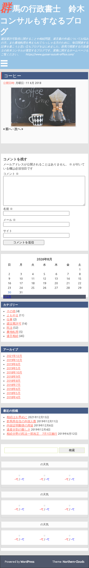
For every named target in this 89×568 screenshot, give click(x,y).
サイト (7, 230)
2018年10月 (14, 372)
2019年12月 (14, 360)
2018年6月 (14, 388)
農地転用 (12, 331)
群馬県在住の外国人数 (21, 421)
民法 (10, 327)
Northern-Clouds (73, 561)
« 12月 (7, 296)
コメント (11, 173)
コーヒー (12, 75)
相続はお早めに (17, 417)
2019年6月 (14, 364)
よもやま (12, 315)
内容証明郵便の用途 (20, 425)
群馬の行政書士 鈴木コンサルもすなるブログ (42, 18)
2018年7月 (14, 384)
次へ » (18, 129)
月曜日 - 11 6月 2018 (28, 82)
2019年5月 (14, 368)
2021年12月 (14, 355)
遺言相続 (12, 335)
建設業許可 (14, 323)
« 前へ (7, 129)
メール (9, 219)
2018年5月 (14, 393)
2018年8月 (14, 380)
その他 (11, 311)
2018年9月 (14, 376)
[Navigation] (4, 63)
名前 (8, 208)
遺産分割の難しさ (18, 429)
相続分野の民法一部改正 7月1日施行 (32, 433)
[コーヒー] (43, 107)
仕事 (10, 319)
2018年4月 (14, 397)
